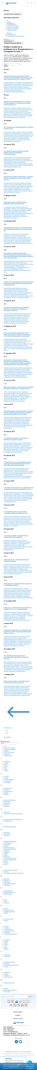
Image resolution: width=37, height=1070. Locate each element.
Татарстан (7, 754)
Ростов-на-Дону (9, 919)
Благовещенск (8, 791)
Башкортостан (8, 755)
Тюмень (6, 770)
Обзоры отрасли (12, 30)
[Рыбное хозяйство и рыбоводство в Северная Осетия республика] (16, 1001)
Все (8, 21)
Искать (30, 996)
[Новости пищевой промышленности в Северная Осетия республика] (20, 1001)
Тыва (5, 769)
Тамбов (6, 763)
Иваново (6, 832)
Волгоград (7, 803)
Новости (6, 39)
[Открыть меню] (3, 3)
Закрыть (31, 1068)
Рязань (6, 920)
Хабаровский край (9, 962)
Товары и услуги (17, 1018)
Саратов (6, 927)
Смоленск (7, 932)
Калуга (6, 846)
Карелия (6, 850)
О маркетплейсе (17, 1012)
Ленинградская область (11, 870)
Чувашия (6, 975)
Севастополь (8, 929)
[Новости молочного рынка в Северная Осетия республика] (14, 1005)
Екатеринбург (8, 821)
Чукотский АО (8, 977)
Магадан (6, 879)
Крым (6, 861)
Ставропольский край (10, 934)
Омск (5, 899)
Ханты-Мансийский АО (11, 965)
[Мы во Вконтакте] (16, 1041)
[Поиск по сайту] (27, 3)
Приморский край (9, 911)
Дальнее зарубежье (12, 25)
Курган (6, 862)
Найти (5, 66)
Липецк (6, 871)
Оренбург (7, 902)
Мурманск (7, 885)
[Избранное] (31, 3)
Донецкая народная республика (13, 813)
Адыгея (6, 776)
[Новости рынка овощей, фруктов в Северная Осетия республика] (11, 1005)
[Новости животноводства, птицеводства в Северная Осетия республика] (9, 1001)
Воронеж (6, 806)
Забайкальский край (10, 826)
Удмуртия (7, 954)
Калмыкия (7, 844)
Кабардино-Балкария (10, 841)
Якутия (6, 988)
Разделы (17, 1015)
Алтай (6, 777)
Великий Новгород (9, 800)
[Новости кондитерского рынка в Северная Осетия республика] (28, 1001)
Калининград (8, 843)
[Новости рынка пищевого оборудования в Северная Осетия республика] (12, 1001)
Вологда (6, 804)
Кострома (7, 856)
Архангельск (8, 781)
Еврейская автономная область (13, 819)
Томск (6, 766)
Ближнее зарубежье (13, 27)
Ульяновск (7, 956)
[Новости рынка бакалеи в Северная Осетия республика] (22, 1005)
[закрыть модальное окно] (1, 740)
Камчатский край (9, 847)
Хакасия (6, 963)
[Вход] (34, 3)
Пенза (6, 908)
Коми (5, 855)
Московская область (10, 883)
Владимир (7, 801)
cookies (18, 1064)
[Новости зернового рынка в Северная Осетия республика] (24, 1001)
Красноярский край (10, 859)
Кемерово (7, 852)
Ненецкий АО (8, 891)
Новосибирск (8, 894)
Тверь (5, 764)
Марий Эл (7, 880)
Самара (6, 926)
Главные (9, 22)
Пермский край (8, 910)
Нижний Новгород (9, 892)
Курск (6, 864)
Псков (6, 913)
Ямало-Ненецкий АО (10, 990)
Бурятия (6, 794)
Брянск (6, 792)
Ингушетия (7, 834)
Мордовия (7, 882)
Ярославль (7, 991)
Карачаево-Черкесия (10, 849)
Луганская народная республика (13, 873)
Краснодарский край (10, 858)
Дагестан (6, 812)
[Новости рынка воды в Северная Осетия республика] (18, 1005)
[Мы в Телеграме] (20, 1041)
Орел (5, 901)
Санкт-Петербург (9, 752)
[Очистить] (20, 64)
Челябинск (7, 972)
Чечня (6, 974)
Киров (6, 853)
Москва (6, 751)
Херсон (6, 966)
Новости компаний (12, 28)
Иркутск (6, 835)
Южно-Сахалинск (9, 982)
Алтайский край (9, 779)
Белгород (7, 789)
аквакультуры (8, 56)
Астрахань (7, 782)
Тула (5, 767)
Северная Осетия (9, 931)
